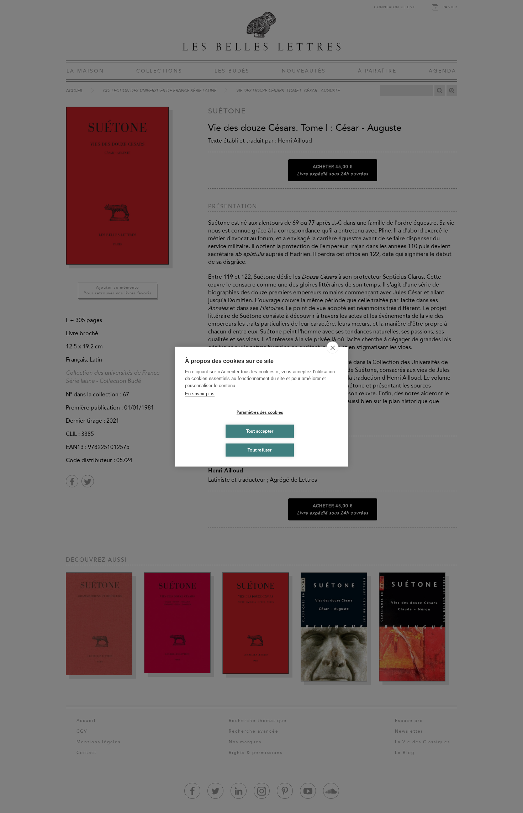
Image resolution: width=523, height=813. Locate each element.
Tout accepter (260, 431)
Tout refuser (259, 450)
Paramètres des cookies (260, 412)
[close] (332, 347)
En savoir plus (200, 393)
